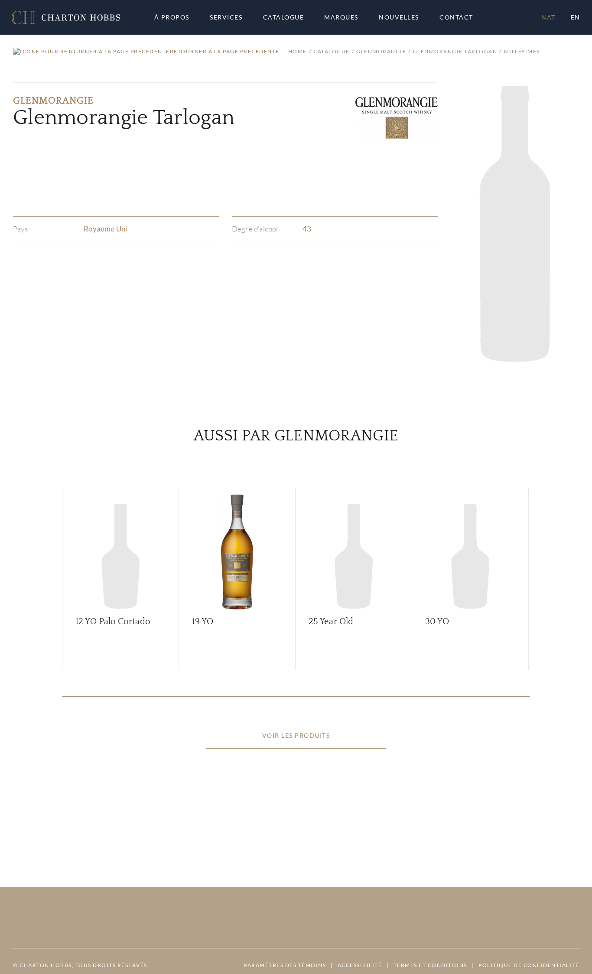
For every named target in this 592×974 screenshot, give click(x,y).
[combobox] (460, 17)
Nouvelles (399, 17)
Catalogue (283, 17)
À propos (171, 17)
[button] (66, 17)
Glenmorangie (381, 51)
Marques (341, 17)
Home (297, 51)
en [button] (575, 17)
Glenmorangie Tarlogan (455, 51)
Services (226, 17)
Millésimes (522, 51)
